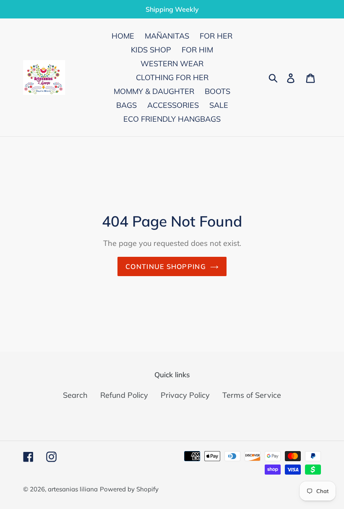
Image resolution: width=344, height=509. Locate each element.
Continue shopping (165, 266)
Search (75, 395)
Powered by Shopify (129, 489)
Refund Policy (124, 395)
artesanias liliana (73, 489)
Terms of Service (251, 395)
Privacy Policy (185, 395)
